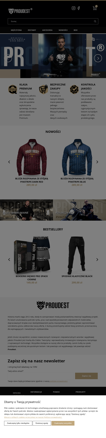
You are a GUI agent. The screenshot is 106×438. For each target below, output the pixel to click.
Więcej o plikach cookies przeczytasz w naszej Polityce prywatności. (33, 417)
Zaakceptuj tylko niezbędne (18, 423)
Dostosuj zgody (42, 423)
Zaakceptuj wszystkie (63, 423)
